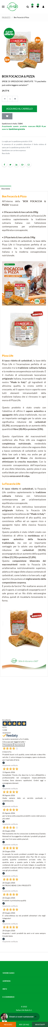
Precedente (8, 745)
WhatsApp (40, 1024)
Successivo (19, 745)
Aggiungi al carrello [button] (19, 108)
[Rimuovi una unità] (5, 99)
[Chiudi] (36, 1016)
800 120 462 (24, 1024)
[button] (7, 116)
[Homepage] (12, 7)
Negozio (8, 1024)
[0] (32, 7)
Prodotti (6, 17)
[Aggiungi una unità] (15, 99)
